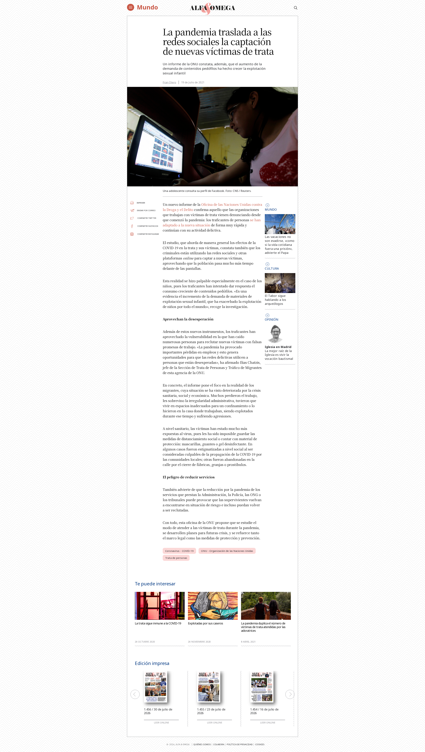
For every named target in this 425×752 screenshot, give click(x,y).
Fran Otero (169, 82)
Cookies (259, 744)
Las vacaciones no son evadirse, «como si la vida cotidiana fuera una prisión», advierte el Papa (280, 244)
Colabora (218, 744)
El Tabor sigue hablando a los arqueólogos (275, 300)
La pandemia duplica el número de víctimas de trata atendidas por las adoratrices (263, 627)
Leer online (161, 722)
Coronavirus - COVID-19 (179, 550)
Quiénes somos (202, 744)
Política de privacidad (240, 744)
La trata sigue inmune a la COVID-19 (158, 623)
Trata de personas (176, 557)
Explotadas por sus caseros (205, 623)
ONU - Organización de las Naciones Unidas (227, 550)
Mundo (147, 7)
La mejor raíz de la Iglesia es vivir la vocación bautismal (279, 355)
